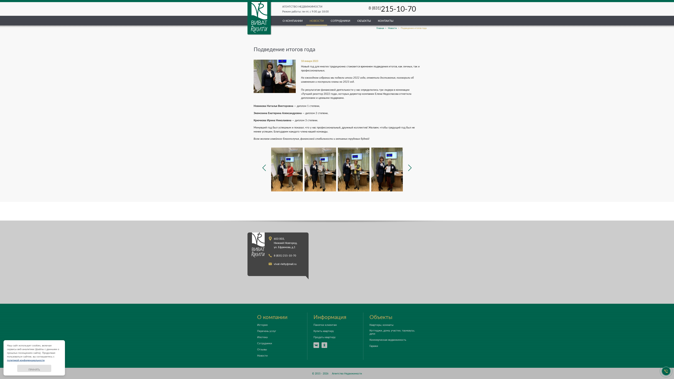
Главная (380, 28)
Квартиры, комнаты (381, 325)
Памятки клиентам (325, 325)
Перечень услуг (266, 331)
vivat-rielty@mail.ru (285, 264)
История (262, 325)
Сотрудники (340, 20)
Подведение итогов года (414, 28)
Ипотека (262, 337)
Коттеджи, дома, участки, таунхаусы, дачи (392, 332)
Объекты (364, 20)
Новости (317, 20)
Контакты (385, 20)
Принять (34, 370)
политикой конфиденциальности (26, 360)
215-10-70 (392, 9)
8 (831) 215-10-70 (285, 255)
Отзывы (262, 349)
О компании (293, 20)
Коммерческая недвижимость (387, 340)
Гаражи (373, 346)
